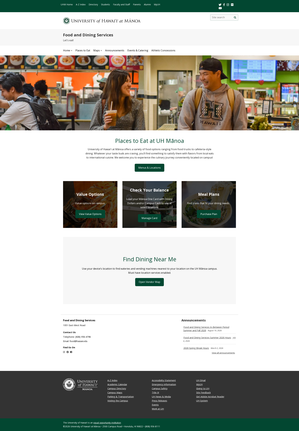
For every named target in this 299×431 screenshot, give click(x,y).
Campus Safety (159, 388)
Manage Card (149, 218)
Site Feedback (203, 392)
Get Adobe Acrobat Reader (210, 396)
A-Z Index (80, 4)
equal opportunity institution (107, 422)
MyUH (157, 4)
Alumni (147, 4)
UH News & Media (161, 396)
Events (155, 404)
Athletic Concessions (163, 50)
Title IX (155, 392)
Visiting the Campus (117, 400)
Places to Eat (82, 50)
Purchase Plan (208, 214)
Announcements (114, 50)
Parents (137, 4)
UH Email (201, 380)
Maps (96, 50)
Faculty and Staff (121, 4)
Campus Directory (116, 388)
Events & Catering (137, 50)
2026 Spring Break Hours (196, 348)
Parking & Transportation (120, 396)
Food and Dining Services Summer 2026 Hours (207, 337)
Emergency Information (164, 384)
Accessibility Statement (164, 380)
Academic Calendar (117, 384)
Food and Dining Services (88, 35)
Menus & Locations (149, 167)
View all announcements (223, 352)
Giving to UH (202, 388)
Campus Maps (114, 392)
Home (66, 50)
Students (105, 4)
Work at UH (158, 408)
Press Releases (159, 400)
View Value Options (90, 214)
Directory (93, 4)
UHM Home (67, 4)
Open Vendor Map (149, 282)
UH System (202, 400)
